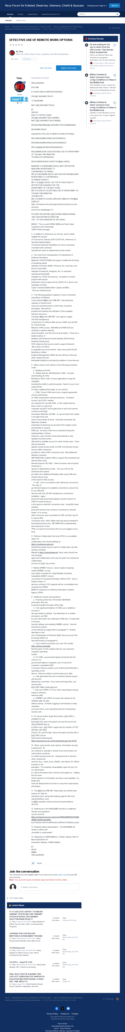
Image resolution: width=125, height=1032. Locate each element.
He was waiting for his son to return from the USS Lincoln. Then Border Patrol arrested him (101, 48)
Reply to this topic (68, 68)
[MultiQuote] (33, 863)
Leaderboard (32, 14)
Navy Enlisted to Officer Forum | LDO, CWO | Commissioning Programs (27, 924)
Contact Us (64, 1014)
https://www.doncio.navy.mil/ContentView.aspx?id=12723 (54, 741)
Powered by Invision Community (62, 1019)
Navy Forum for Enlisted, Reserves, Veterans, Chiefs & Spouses (44, 5)
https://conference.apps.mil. (42, 544)
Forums (8, 20)
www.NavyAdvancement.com (62, 1026)
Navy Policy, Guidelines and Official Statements (49, 54)
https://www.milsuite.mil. (49, 552)
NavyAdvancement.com (51, 14)
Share (15, 59)
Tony (21, 51)
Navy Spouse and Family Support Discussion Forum (102, 65)
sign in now (62, 875)
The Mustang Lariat (17, 948)
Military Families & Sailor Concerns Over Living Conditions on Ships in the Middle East (103, 78)
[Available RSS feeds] (117, 999)
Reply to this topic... (30, 887)
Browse (10, 14)
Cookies (75, 1014)
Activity (20, 14)
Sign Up (114, 5)
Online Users (21, 20)
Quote (39, 863)
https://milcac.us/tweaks (40, 646)
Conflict (93, 96)
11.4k (20, 103)
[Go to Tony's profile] (12, 53)
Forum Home (62, 1024)
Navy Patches (65, 1028)
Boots (56, 1028)
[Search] (117, 14)
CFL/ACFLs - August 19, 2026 (20, 962)
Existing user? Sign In (96, 6)
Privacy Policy (52, 1014)
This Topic (107, 14)
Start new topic (46, 68)
